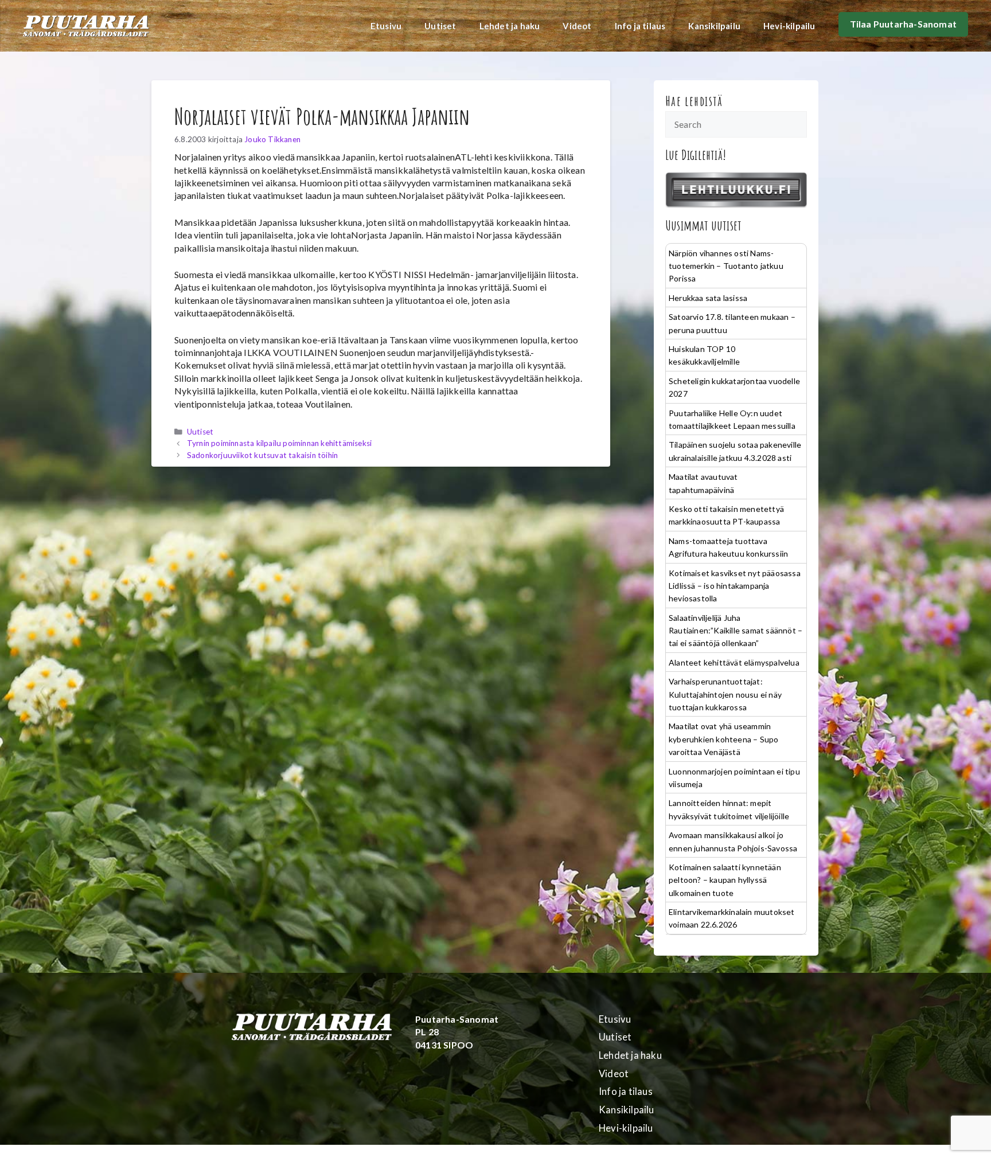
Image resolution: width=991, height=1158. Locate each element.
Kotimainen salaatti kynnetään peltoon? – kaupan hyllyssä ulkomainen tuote (725, 880)
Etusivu (385, 26)
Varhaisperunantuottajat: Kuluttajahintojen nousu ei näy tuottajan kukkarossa (725, 694)
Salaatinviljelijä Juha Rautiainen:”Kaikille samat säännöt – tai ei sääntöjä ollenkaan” (735, 630)
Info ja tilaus (640, 26)
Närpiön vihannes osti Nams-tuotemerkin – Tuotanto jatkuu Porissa (726, 266)
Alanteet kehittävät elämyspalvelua (734, 662)
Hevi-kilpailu (789, 26)
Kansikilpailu (714, 26)
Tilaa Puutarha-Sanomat (903, 23)
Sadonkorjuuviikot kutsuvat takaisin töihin (262, 455)
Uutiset (440, 26)
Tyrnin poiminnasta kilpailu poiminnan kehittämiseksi (279, 443)
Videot (577, 26)
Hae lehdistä (694, 100)
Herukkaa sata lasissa (708, 298)
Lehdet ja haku (509, 26)
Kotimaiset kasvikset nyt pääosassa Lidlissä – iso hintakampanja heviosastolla (735, 586)
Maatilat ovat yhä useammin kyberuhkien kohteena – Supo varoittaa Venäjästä (723, 739)
